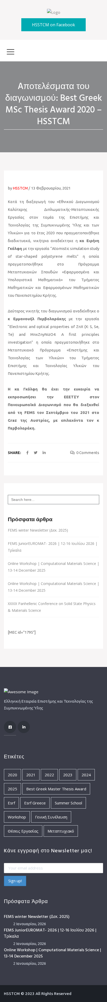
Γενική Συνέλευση (51, 817)
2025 (12, 788)
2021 (31, 774)
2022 (49, 774)
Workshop (17, 817)
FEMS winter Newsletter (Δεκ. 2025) (38, 530)
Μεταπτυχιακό (61, 831)
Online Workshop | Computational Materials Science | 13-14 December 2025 (53, 567)
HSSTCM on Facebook (53, 25)
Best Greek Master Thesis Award (56, 788)
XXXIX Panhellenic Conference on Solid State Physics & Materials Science (52, 607)
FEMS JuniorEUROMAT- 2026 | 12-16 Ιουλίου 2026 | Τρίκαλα (52, 547)
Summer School (68, 802)
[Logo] (53, 11)
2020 (12, 774)
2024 (86, 774)
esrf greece (35, 802)
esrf (11, 802)
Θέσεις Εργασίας (23, 831)
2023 (67, 774)
